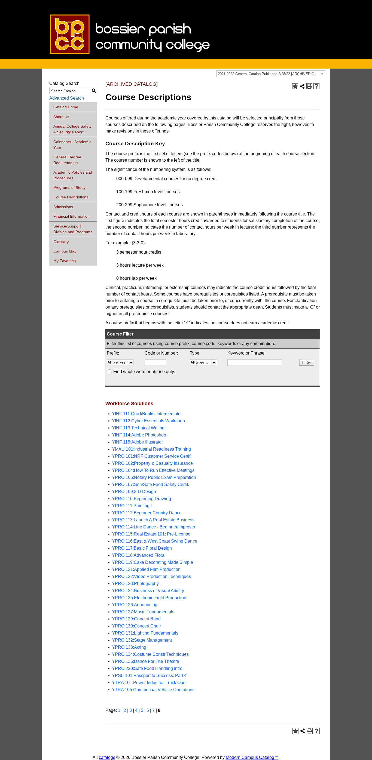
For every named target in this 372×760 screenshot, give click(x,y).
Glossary (61, 241)
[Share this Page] (302, 86)
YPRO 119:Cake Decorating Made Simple (152, 562)
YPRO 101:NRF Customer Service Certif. (151, 456)
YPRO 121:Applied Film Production (146, 569)
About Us (61, 117)
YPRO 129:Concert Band (136, 619)
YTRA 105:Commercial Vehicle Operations (153, 689)
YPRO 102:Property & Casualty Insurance (152, 463)
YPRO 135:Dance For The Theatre (145, 661)
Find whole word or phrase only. (144, 371)
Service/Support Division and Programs (72, 229)
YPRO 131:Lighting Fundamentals (145, 633)
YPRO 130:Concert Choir (136, 626)
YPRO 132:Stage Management (142, 640)
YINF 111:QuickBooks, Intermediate (146, 413)
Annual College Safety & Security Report (72, 129)
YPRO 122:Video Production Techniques (151, 576)
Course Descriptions (70, 197)
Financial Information (71, 216)
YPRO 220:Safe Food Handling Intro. (148, 668)
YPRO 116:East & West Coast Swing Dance (154, 541)
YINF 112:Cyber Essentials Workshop (148, 421)
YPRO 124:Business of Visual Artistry (148, 590)
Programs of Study (69, 187)
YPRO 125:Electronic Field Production (149, 597)
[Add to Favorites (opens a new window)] (295, 86)
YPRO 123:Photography (135, 583)
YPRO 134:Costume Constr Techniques (150, 654)
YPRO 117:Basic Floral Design (142, 548)
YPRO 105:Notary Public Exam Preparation (154, 477)
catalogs (107, 757)
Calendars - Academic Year (72, 145)
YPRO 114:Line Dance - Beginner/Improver (153, 527)
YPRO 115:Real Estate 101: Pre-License (151, 534)
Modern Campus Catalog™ (252, 757)
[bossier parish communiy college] (186, 57)
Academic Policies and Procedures (72, 175)
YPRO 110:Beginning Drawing (141, 498)
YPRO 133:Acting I (130, 647)
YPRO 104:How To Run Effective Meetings (153, 470)
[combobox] (270, 73)
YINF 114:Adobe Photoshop (139, 435)
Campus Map (65, 251)
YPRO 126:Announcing (134, 604)
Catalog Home (65, 107)
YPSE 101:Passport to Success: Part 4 (149, 675)
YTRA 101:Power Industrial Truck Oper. (150, 682)
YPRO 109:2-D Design (134, 491)
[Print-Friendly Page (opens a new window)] (309, 86)
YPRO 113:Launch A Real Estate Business (153, 520)
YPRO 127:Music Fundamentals (143, 612)
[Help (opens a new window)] (316, 86)
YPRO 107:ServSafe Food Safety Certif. (150, 484)
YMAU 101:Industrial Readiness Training (151, 449)
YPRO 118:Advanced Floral (139, 555)
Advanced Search (66, 98)
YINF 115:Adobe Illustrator (137, 442)
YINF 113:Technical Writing (138, 428)
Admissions (63, 207)
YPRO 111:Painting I (132, 505)
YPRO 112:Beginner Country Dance (147, 512)
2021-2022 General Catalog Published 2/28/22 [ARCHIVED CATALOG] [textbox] (271, 74)
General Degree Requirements (67, 160)
